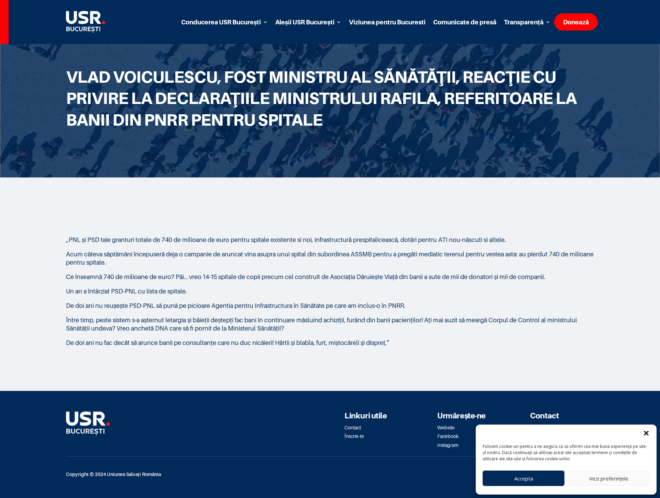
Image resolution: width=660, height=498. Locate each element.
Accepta (523, 478)
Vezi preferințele (608, 478)
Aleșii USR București (304, 22)
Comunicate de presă (464, 22)
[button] (646, 433)
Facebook (448, 436)
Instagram (448, 445)
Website (446, 427)
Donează (576, 22)
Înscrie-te (354, 436)
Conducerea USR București (221, 22)
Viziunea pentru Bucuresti (387, 22)
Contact (352, 427)
